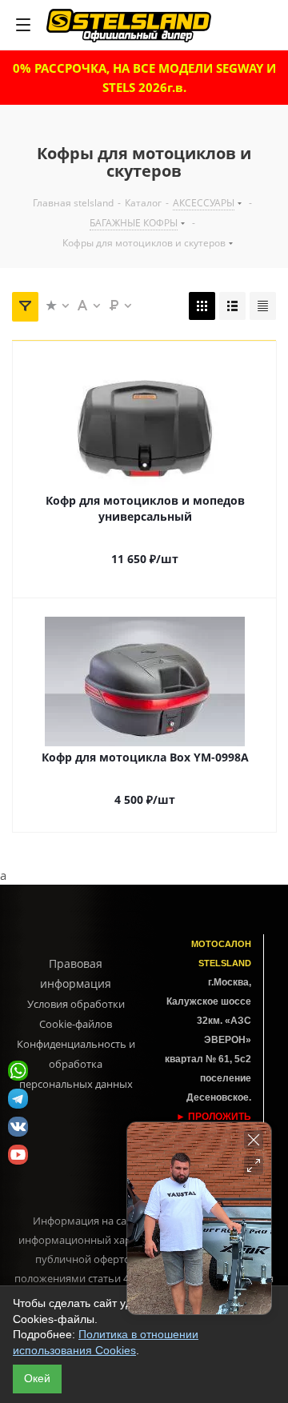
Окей (37, 1378)
